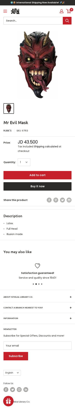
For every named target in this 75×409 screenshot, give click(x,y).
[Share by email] (69, 200)
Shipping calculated (46, 146)
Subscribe (16, 356)
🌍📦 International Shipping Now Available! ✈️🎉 (37, 2)
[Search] (67, 21)
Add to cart (37, 175)
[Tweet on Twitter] (62, 200)
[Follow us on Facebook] (5, 389)
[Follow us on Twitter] (12, 389)
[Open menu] (5, 11)
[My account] (61, 11)
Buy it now (38, 186)
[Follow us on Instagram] (19, 389)
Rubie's (7, 130)
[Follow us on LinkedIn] (25, 389)
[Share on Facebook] (49, 200)
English (9, 372)
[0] (68, 11)
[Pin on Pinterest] (55, 200)
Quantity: (9, 162)
